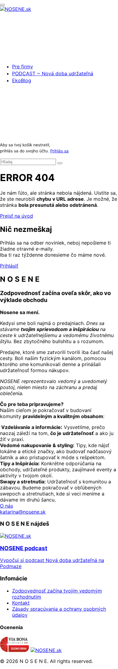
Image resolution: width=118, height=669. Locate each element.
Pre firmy (22, 66)
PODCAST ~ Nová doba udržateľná (52, 73)
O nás (6, 506)
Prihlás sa (59, 150)
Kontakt (21, 603)
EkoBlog (21, 80)
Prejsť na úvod (16, 216)
